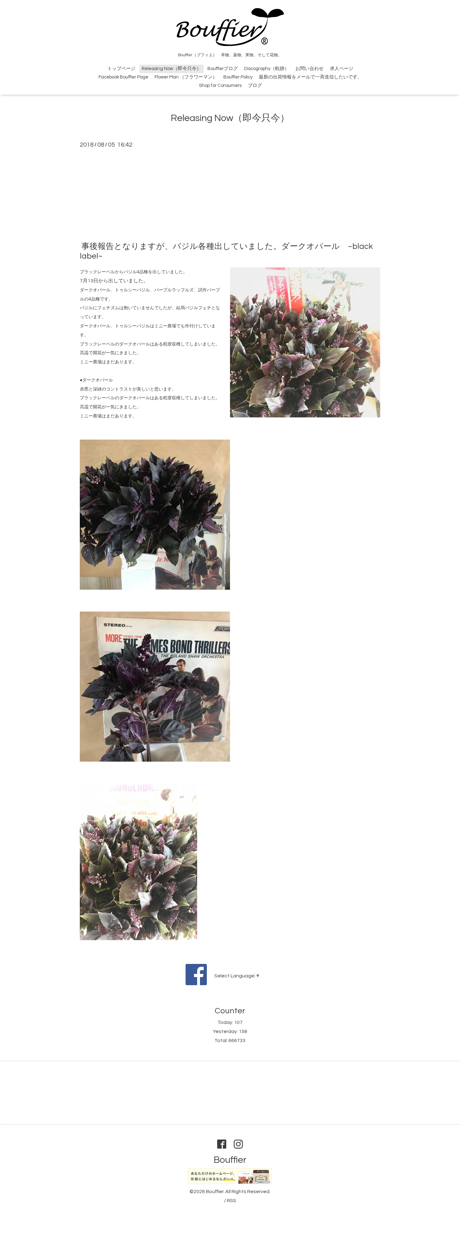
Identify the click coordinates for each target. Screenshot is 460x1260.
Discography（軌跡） (266, 68)
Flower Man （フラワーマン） (186, 77)
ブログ (255, 85)
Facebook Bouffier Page (123, 77)
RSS (231, 1200)
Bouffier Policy (238, 77)
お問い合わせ (309, 68)
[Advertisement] (230, 195)
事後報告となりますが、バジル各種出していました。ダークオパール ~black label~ (226, 251)
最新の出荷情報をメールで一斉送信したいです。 (310, 77)
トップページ (121, 68)
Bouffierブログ (222, 68)
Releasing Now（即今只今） (171, 68)
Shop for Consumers (220, 85)
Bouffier (230, 1160)
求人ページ (341, 68)
